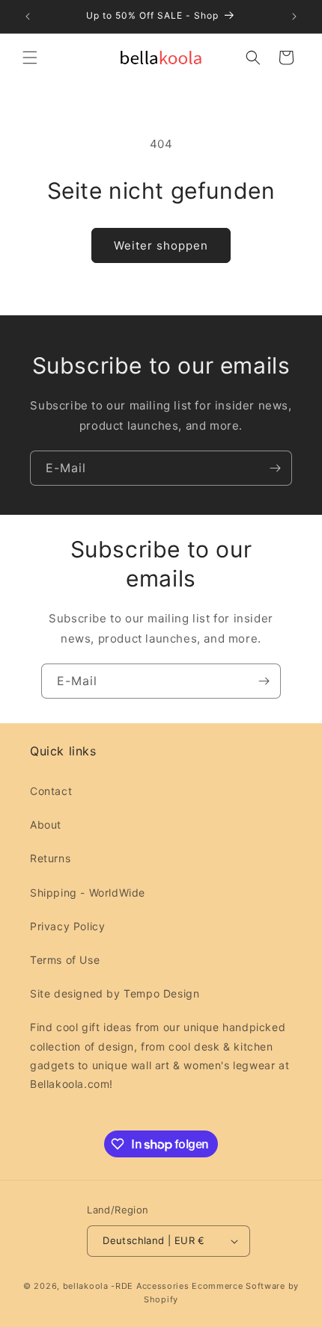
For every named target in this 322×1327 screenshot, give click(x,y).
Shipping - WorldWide (87, 892)
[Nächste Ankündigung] (294, 16)
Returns (50, 858)
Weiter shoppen (161, 245)
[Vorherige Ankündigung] (27, 16)
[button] (29, 57)
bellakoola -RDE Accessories (126, 1286)
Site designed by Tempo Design (114, 993)
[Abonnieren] (274, 468)
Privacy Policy (67, 926)
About (45, 824)
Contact (51, 791)
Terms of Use (65, 959)
